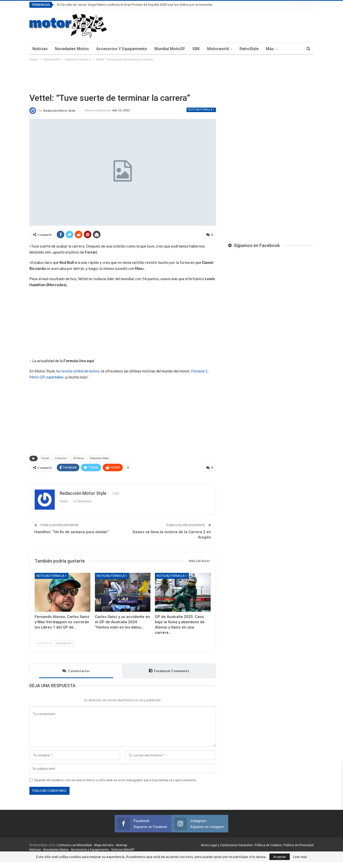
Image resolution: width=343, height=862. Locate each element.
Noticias (40, 48)
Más (270, 48)
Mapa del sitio (103, 845)
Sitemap (121, 845)
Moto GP (36, 377)
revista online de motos (80, 371)
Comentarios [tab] (79, 671)
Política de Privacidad (299, 845)
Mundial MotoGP (169, 48)
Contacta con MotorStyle (75, 845)
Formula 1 (199, 371)
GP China (78, 458)
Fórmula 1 (61, 458)
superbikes (55, 377)
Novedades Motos (72, 48)
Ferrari (45, 458)
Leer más (300, 856)
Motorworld (218, 48)
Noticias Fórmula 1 (201, 109)
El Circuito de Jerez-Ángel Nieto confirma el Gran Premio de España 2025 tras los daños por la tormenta (134, 5)
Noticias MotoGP (122, 849)
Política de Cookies (268, 845)
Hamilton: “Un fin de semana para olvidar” (71, 532)
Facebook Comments (171, 671)
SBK (196, 48)
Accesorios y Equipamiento (121, 48)
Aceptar (279, 856)
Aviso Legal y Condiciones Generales (227, 845)
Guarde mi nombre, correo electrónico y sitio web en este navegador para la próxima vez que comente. (115, 780)
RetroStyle (249, 48)
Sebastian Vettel (99, 458)
